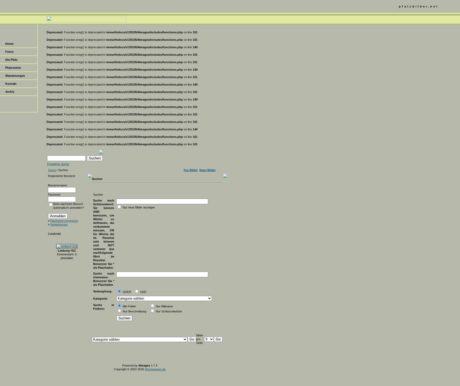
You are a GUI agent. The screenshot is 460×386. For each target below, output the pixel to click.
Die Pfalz (11, 59)
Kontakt (11, 83)
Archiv (9, 91)
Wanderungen (15, 75)
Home (9, 43)
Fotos (9, 51)
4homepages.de (155, 369)
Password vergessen (64, 220)
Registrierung (59, 224)
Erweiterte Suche (58, 164)
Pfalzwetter (13, 67)
